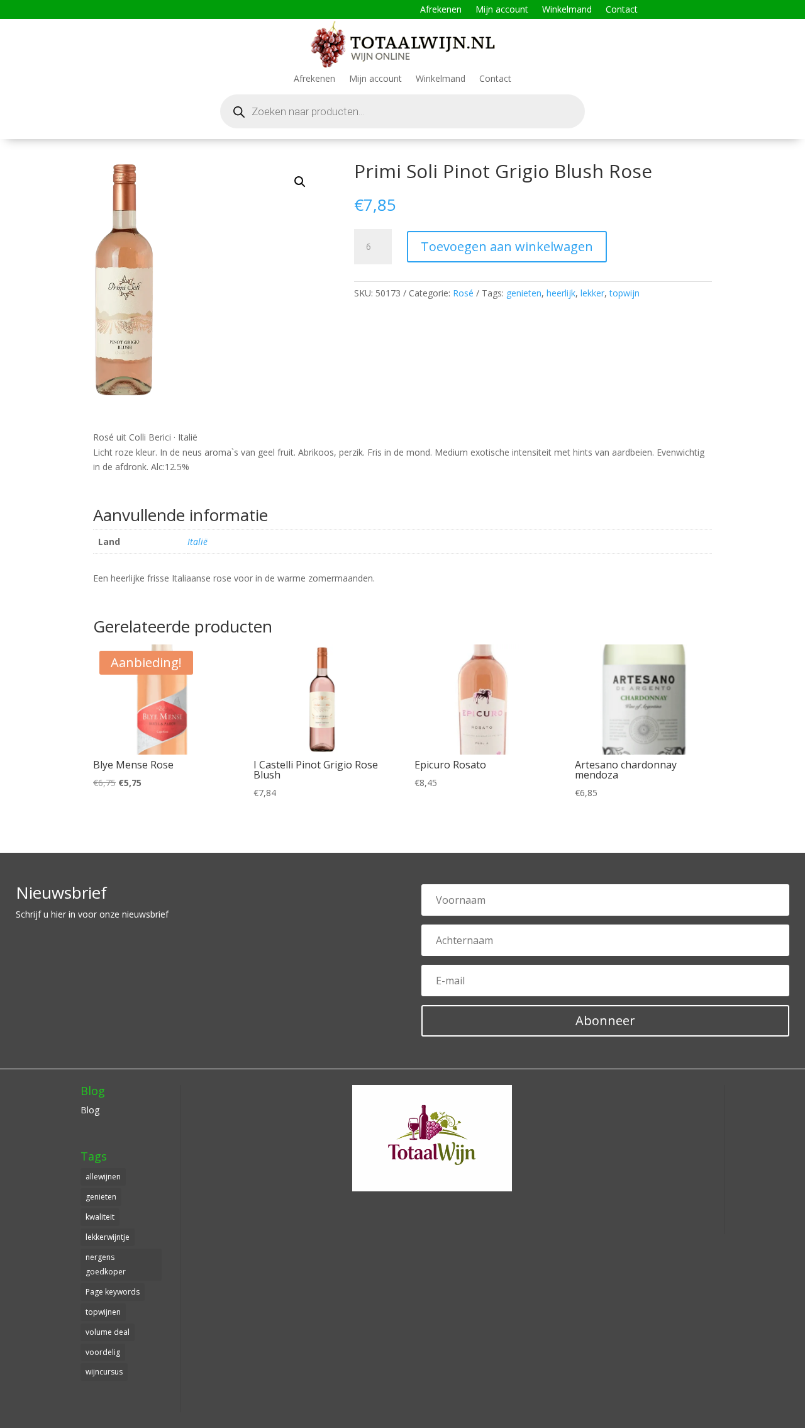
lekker (592, 293)
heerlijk (561, 293)
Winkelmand (567, 10)
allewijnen (103, 1176)
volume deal (108, 1332)
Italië (187, 437)
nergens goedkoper (106, 1265)
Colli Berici (150, 437)
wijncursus (104, 1371)
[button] (300, 182)
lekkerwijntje (108, 1237)
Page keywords (113, 1291)
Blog (89, 1110)
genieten (523, 293)
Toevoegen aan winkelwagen (507, 246)
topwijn (624, 293)
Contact (622, 10)
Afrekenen (441, 10)
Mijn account (501, 10)
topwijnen (103, 1312)
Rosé (463, 293)
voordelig (103, 1352)
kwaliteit (100, 1217)
